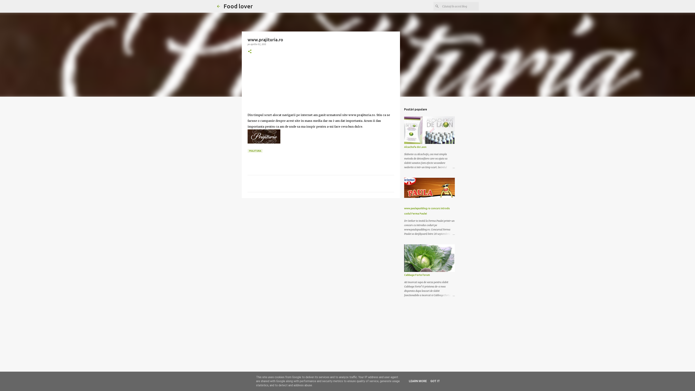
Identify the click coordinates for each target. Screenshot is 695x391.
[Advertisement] (321, 86)
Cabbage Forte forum (417, 275)
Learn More (418, 381)
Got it (435, 381)
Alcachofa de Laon (415, 147)
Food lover (238, 6)
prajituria (255, 151)
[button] (250, 51)
